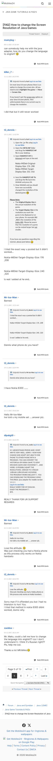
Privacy (41, 745)
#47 (47, 434)
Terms (16, 745)
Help (9, 745)
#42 (47, 70)
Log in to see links (35, 81)
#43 (47, 128)
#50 (47, 626)
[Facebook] (24, 725)
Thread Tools (33, 34)
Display (44, 34)
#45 (47, 361)
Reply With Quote (43, 64)
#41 (47, 38)
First (29, 669)
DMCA (33, 749)
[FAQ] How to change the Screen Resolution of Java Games (24, 26)
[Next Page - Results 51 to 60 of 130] (35, 675)
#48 (47, 518)
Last (43, 675)
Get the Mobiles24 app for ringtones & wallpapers (26, 733)
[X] (29, 725)
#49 (47, 573)
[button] (42, 3)
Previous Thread (20, 689)
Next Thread (34, 689)
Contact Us (22, 749)
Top (48, 683)
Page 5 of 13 (14, 669)
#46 (47, 404)
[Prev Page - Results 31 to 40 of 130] (37, 669)
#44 (47, 296)
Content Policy (28, 745)
